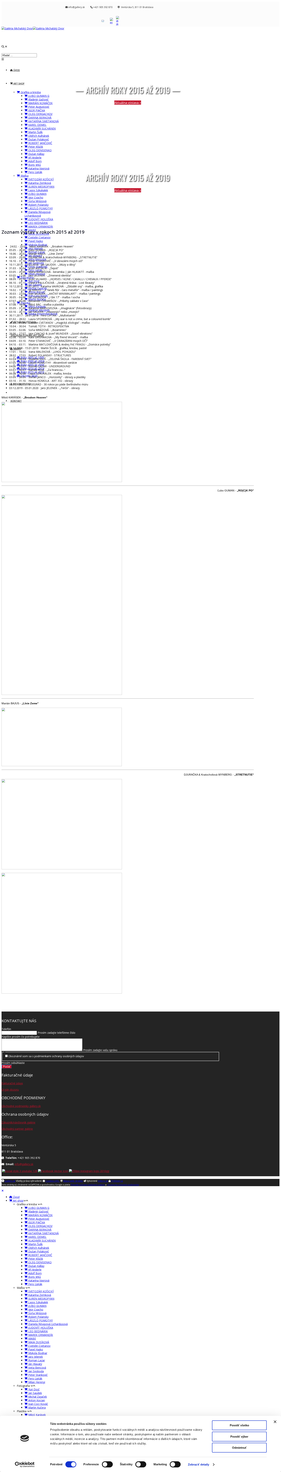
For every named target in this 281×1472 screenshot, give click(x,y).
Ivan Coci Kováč (38, 1404)
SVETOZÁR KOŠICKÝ (41, 179)
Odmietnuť (239, 1447)
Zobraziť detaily (198, 1464)
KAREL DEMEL (37, 125)
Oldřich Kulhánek (38, 136)
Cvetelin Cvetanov (39, 237)
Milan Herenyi (36, 1382)
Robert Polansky (38, 205)
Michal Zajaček (37, 1396)
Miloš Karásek (37, 1415)
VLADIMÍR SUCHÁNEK (42, 128)
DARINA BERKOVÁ (39, 117)
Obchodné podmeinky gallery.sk (21, 1106)
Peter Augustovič (38, 107)
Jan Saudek (35, 1393)
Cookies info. (52, 1181)
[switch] (107, 1464)
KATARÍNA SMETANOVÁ (43, 121)
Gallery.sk (9, 1181)
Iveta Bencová (37, 1367)
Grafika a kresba (30, 92)
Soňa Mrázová (37, 201)
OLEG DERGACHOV (40, 114)
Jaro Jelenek (35, 1357)
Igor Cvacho (35, 197)
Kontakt (16, 401)
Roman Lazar (36, 1360)
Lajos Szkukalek (38, 190)
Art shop (18, 83)
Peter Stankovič (38, 1375)
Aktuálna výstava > (127, 103)
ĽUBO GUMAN (37, 194)
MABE (32, 1338)
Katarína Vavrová (38, 168)
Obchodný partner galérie (17, 1129)
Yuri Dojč (34, 1389)
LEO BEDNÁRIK (38, 223)
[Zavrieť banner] (275, 1421)
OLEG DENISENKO (40, 150)
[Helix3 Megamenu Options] (3, 59)
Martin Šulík (35, 132)
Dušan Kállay (36, 154)
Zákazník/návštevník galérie (18, 1122)
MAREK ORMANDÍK (40, 226)
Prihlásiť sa (117, 1181)
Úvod (16, 70)
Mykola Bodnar (37, 1353)
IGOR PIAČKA (36, 110)
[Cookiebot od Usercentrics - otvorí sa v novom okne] (24, 1464)
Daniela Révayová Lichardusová (37, 213)
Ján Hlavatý (35, 1364)
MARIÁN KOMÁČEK (40, 103)
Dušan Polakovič (38, 139)
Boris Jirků (34, 165)
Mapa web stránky (73, 1181)
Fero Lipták (35, 172)
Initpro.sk (103, 1181)
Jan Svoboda (36, 1371)
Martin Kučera (37, 1407)
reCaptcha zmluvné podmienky (123, 1184)
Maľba (24, 176)
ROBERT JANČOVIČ (40, 143)
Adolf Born (35, 161)
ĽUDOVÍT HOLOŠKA (40, 219)
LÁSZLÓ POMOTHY (40, 208)
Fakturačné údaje (12, 1083)
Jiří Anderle (34, 157)
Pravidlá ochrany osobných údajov (88, 1184)
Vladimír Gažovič (38, 99)
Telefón (6, 1029)
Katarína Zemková (39, 183)
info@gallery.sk (24, 1164)
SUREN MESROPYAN (41, 186)
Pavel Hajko (35, 241)
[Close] (3, 1190)
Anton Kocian (36, 1400)
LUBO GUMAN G (38, 96)
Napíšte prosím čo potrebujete (21, 1036)
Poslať (6, 1066)
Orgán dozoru (10, 1089)
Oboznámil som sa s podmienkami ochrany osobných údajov (46, 1056)
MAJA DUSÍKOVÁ (38, 1342)
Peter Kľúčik (35, 146)
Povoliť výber (239, 1436)
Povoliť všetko (239, 1425)
